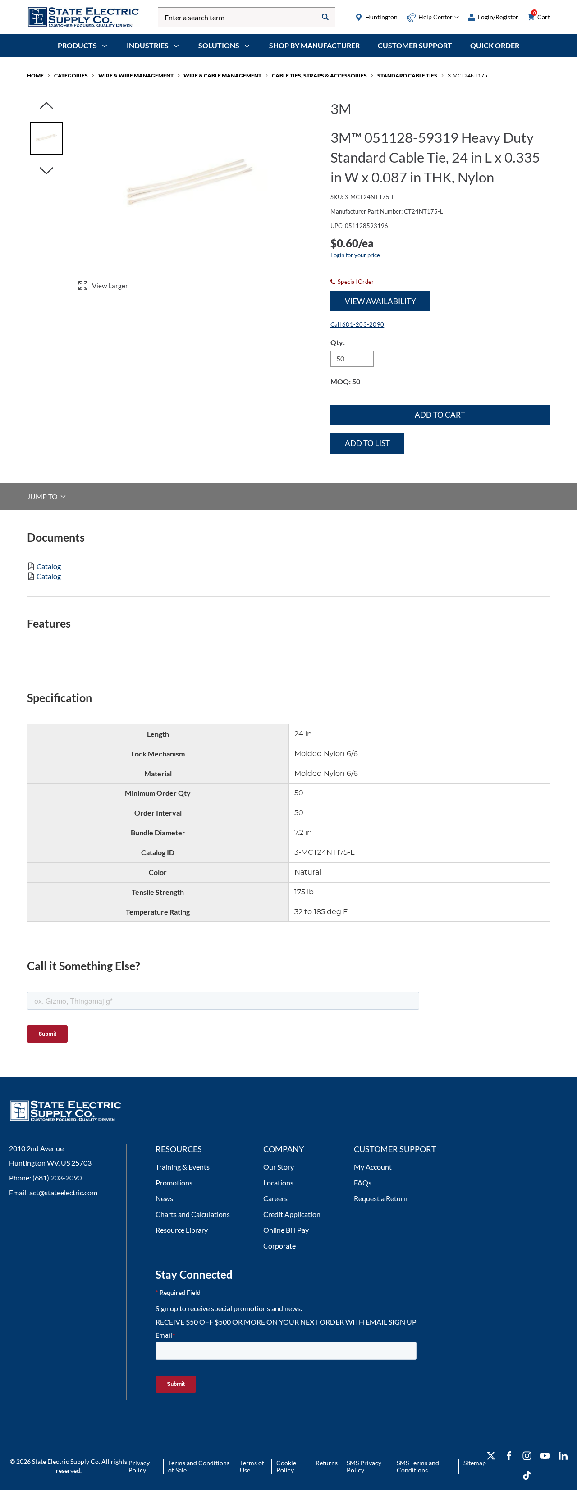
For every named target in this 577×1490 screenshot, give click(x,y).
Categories (71, 75)
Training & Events (183, 1166)
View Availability (380, 301)
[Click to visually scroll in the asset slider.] (46, 106)
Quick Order (494, 45)
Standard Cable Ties (407, 75)
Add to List (367, 443)
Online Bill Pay (286, 1230)
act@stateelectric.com (63, 1192)
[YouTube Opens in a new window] (545, 1456)
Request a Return (381, 1198)
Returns (327, 1463)
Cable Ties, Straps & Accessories (319, 75)
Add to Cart (440, 414)
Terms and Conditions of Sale (198, 1466)
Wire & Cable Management (222, 75)
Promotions (174, 1182)
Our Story (278, 1166)
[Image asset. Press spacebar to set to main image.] (46, 138)
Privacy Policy (139, 1466)
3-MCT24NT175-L (470, 75)
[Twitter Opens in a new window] (490, 1456)
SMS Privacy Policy (364, 1466)
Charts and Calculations (193, 1214)
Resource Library (182, 1230)
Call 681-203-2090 (357, 324)
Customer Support (415, 45)
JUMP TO (43, 496)
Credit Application (292, 1214)
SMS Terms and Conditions (418, 1466)
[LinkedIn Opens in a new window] (563, 1456)
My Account (373, 1166)
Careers (275, 1198)
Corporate (279, 1245)
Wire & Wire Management (136, 75)
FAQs (362, 1182)
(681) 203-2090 (57, 1177)
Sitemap (474, 1463)
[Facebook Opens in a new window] (508, 1456)
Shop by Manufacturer (314, 45)
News (164, 1198)
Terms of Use (252, 1466)
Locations (278, 1182)
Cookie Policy (286, 1466)
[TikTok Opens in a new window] (526, 1475)
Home (35, 75)
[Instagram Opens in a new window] (526, 1456)
